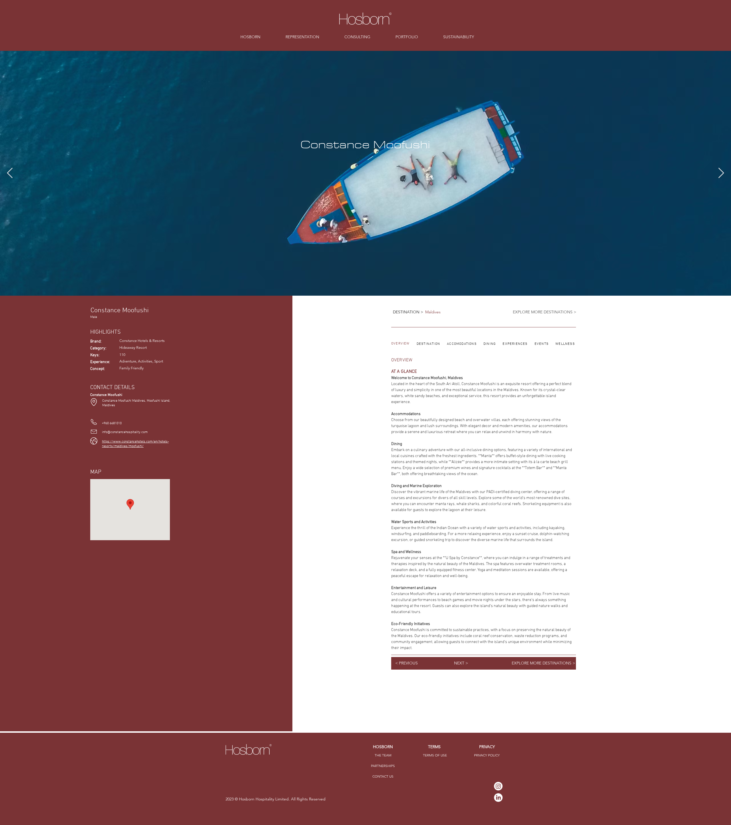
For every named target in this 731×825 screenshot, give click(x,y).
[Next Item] (721, 173)
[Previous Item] (10, 173)
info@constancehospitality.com (125, 432)
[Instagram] (498, 786)
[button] (382, 755)
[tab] (401, 344)
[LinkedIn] (498, 797)
